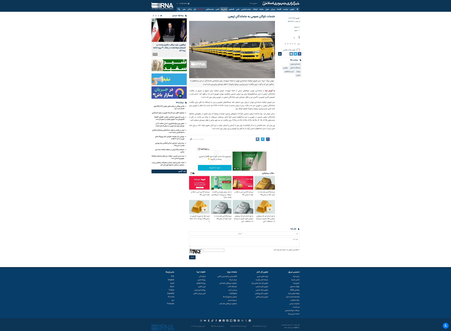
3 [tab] (156, 15)
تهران (295, 30)
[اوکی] (208, 321)
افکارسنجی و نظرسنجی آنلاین (227, 276)
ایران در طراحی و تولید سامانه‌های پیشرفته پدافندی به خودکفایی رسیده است (168, 131)
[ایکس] (246, 321)
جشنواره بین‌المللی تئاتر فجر (228, 303)
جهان (267, 9)
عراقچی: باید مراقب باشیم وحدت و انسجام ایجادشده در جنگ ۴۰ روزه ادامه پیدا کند (169, 47)
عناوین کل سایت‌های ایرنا (259, 283)
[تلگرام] (249, 321)
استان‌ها (224, 9)
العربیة (172, 283)
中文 (172, 276)
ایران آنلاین (202, 286)
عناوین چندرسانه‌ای (262, 297)
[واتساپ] (201, 321)
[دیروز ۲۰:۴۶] (169, 30)
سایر (184, 9)
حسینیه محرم (232, 300)
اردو (173, 300)
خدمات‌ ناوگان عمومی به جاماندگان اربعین (251, 16)
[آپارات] (238, 321)
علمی (237, 9)
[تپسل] (199, 149)
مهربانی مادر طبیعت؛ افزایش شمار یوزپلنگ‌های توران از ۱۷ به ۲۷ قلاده (169, 137)
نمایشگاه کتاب (232, 286)
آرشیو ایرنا (296, 283)
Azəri (172, 286)
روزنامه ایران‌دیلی (200, 290)
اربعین (298, 75)
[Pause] (234, 168)
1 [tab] (161, 15)
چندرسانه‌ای (210, 9)
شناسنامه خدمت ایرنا (292, 297)
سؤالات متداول (294, 286)
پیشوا (298, 71)
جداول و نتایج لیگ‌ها (230, 297)
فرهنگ (255, 9)
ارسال (192, 257)
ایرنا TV (200, 9)
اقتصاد (279, 9)
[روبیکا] (242, 321)
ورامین (285, 68)
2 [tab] (158, 15)
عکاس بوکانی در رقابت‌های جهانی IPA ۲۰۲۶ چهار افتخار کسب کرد (169, 107)
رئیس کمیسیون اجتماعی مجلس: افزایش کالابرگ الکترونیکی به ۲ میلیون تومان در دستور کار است (169, 118)
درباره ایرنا (296, 276)
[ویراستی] (220, 321)
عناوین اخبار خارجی (262, 290)
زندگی (189, 9)
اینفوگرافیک (233, 293)
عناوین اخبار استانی (262, 286)
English (171, 279)
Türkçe (171, 290)
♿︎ (445, 325)
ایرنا (280, 3)
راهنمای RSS (294, 290)
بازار (195, 9)
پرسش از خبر (233, 290)
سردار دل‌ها (233, 279)
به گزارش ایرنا (270, 90)
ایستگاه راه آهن (295, 68)
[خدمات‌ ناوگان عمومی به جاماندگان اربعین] (232, 49)
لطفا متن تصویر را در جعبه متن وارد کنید (286, 250)
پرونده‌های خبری (262, 276)
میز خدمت (296, 307)
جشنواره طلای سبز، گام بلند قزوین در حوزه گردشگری (168, 113)
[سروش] (223, 321)
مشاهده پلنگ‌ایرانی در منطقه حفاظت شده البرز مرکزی (169, 150)
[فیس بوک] (216, 321)
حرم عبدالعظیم (289, 71)
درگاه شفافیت (294, 300)
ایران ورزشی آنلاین (199, 293)
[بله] (234, 321)
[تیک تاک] (212, 321)
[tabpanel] (169, 37)
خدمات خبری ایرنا (293, 314)
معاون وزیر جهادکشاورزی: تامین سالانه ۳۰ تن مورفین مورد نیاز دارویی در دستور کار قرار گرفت (170, 124)
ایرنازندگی (202, 276)
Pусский (171, 297)
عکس (217, 9)
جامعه (261, 9)
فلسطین (231, 9)
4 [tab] (153, 15)
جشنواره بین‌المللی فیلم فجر (228, 283)
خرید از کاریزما (214, 167)
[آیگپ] (231, 321)
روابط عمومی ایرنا (293, 293)
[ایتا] (227, 321)
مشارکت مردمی (294, 303)
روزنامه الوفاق (201, 283)
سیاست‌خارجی (246, 9)
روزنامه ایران (201, 279)
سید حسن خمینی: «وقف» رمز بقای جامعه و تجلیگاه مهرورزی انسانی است (168, 157)
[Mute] (238, 168)
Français (170, 303)
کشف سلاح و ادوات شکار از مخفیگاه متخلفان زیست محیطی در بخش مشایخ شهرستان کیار (168, 163)
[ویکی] (204, 321)
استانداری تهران (295, 64)
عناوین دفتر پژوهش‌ (261, 293)
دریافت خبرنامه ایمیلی (292, 310)
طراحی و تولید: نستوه (289, 328)
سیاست (285, 9)
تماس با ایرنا (295, 279)
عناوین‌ (292, 9)
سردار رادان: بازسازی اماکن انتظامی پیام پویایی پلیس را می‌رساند (169, 144)
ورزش (273, 9)
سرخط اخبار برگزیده (262, 279)
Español (170, 293)
